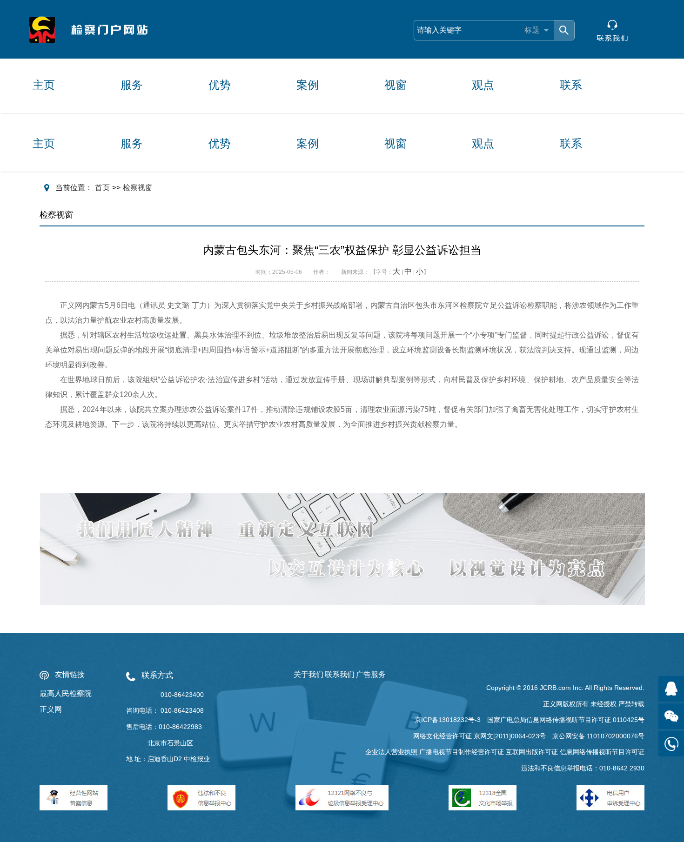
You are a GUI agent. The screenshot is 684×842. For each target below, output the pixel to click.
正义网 (51, 709)
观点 (483, 85)
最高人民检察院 (66, 693)
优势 (219, 85)
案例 (307, 85)
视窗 (395, 85)
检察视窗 (138, 188)
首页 (102, 188)
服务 (132, 85)
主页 (44, 85)
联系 (571, 85)
